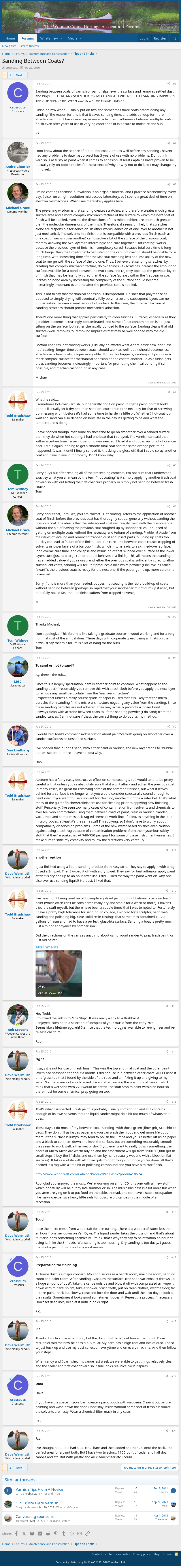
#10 (174, 772)
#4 (174, 392)
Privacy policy (142, 1554)
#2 (174, 143)
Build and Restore (59, 1521)
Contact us (99, 1554)
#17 (174, 1257)
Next (19, 75)
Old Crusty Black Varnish (37, 1502)
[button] (61, 38)
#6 (174, 506)
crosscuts (12, 68)
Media (72, 38)
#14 (174, 1051)
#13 (174, 1006)
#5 (174, 465)
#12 (174, 891)
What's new (49, 38)
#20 (174, 1431)
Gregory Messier (26, 1507)
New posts (9, 46)
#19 (174, 1376)
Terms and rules (119, 1554)
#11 (174, 850)
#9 (174, 726)
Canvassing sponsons (35, 1516)
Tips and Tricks (51, 1494)
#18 (174, 1321)
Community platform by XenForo (91, 1562)
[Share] (169, 84)
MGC (165, 1506)
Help (157, 1554)
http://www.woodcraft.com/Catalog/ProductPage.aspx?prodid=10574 (89, 1174)
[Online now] (18, 1025)
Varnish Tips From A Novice (39, 1489)
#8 (174, 658)
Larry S (20, 1494)
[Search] (174, 38)
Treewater (22, 1521)
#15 (174, 1101)
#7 (174, 617)
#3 (174, 184)
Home (10, 38)
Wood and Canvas (67, 1507)
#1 (174, 84)
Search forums (29, 46)
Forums (27, 38)
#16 (174, 1212)
